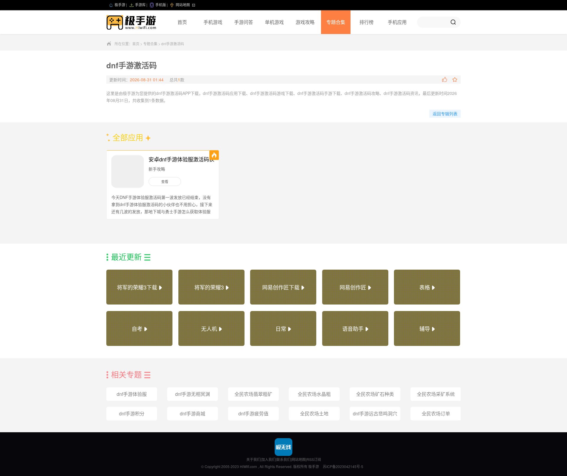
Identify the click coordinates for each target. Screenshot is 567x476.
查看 (164, 181)
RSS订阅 (314, 459)
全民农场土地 (314, 413)
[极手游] (131, 22)
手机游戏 (212, 22)
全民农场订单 (436, 413)
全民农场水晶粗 (314, 394)
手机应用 (397, 22)
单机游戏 (274, 22)
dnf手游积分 (131, 413)
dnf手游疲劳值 (253, 413)
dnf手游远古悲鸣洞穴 (375, 413)
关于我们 (253, 459)
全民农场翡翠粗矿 (253, 394)
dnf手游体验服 (132, 394)
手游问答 (243, 22)
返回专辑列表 (445, 113)
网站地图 (298, 459)
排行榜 (366, 22)
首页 (182, 22)
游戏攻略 (305, 22)
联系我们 (283, 459)
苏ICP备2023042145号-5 (343, 466)
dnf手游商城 (192, 413)
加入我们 (268, 459)
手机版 (160, 5)
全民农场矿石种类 (375, 394)
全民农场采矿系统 (436, 394)
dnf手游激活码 (172, 43)
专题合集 (335, 22)
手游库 (140, 5)
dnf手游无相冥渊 (192, 394)
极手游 (120, 5)
